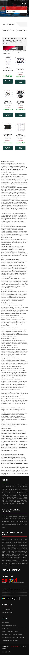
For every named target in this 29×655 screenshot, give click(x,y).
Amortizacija (17, 557)
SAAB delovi (11, 500)
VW (26, 526)
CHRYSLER (15, 516)
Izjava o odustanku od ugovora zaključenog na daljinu (13, 637)
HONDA (5, 519)
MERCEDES (4, 522)
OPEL (22, 522)
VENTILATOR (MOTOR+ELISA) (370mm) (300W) (8, 103)
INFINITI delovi (12, 491)
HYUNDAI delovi (5, 491)
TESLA (16, 526)
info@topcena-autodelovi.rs (9, 591)
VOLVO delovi (22, 503)
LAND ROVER (12, 521)
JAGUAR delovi (5, 492)
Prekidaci (7, 565)
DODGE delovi (5, 489)
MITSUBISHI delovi (5, 497)
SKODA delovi (24, 500)
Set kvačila (17, 539)
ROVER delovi (5, 500)
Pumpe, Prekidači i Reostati (12, 549)
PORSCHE (7, 524)
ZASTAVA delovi (8, 504)
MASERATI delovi (23, 494)
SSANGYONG (4, 526)
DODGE (23, 518)
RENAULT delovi (23, 498)
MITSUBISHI (14, 522)
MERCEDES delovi (12, 495)
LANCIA (8, 521)
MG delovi (19, 495)
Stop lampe (8, 563)
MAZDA (25, 521)
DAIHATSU (20, 518)
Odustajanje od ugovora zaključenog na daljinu (12, 634)
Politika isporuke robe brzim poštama (10, 640)
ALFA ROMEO (4, 516)
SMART (25, 524)
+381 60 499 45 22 (13, 8)
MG (7, 522)
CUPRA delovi (24, 486)
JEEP (26, 519)
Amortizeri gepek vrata (17, 558)
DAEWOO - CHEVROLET (12, 518)
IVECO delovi (24, 491)
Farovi (3, 563)
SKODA (22, 524)
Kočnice (11, 539)
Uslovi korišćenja (5, 622)
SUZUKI (12, 526)
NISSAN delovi (13, 497)
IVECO (19, 519)
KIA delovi (16, 492)
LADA (5, 521)
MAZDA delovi (5, 495)
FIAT (26, 518)
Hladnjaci (11, 565)
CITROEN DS (24, 516)
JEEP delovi (10, 492)
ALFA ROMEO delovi (6, 484)
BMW (11, 516)
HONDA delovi (24, 489)
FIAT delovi (11, 489)
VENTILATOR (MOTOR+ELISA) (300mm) (20, 103)
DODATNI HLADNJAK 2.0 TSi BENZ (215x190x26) (8, 69)
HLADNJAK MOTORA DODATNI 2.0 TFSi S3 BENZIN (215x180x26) (20, 136)
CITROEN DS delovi (16, 486)
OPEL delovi (20, 497)
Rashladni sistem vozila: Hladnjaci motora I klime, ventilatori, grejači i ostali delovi (14, 551)
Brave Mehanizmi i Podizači (18, 560)
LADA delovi (21, 492)
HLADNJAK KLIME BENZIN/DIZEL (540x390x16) (8, 136)
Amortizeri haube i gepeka (7, 541)
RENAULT (11, 524)
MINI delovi (24, 495)
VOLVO (23, 526)
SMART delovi (5, 501)
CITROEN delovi (8, 486)
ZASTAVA (3, 527)
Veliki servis (24, 539)
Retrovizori (16, 565)
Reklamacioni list (5, 628)
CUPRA (3, 518)
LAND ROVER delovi (9, 494)
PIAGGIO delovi (8, 498)
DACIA (6, 518)
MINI (10, 522)
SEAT (20, 524)
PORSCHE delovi (16, 498)
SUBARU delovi (20, 501)
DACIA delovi (4, 488)
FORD (3, 519)
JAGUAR (23, 519)
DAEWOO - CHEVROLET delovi (14, 488)
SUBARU (8, 526)
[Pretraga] (25, 11)
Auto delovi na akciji (19, 555)
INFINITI (13, 519)
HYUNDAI (9, 519)
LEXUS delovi (16, 494)
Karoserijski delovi (16, 563)
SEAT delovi (17, 500)
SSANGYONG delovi (12, 501)
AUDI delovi (13, 484)
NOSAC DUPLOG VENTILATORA (20, 69)
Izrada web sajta (15, 646)
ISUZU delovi (18, 491)
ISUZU (16, 519)
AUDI (9, 516)
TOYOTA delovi (15, 503)
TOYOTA (19, 526)
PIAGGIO (3, 524)
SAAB (17, 524)
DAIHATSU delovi (23, 488)
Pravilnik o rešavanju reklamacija (9, 625)
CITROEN (19, 516)
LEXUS (17, 521)
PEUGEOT (25, 522)
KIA (2, 521)
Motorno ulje (5, 539)
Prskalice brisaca (23, 561)
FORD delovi (17, 489)
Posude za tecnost (13, 561)
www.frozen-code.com (8, 594)
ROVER (14, 524)
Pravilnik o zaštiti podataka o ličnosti (10, 631)
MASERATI (21, 521)
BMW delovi (20, 484)
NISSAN (18, 522)
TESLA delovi (8, 503)
